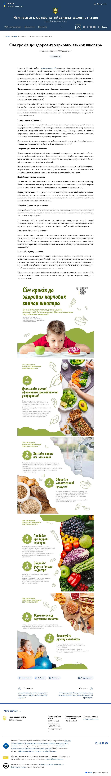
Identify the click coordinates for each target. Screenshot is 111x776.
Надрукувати (86, 678)
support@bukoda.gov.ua (54, 759)
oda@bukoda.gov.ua (91, 719)
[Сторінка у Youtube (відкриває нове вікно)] (94, 27)
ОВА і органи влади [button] (12, 27)
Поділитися (26, 678)
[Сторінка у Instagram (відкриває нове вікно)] (90, 27)
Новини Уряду (55, 56)
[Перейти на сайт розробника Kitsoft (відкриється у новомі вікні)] (88, 772)
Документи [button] (29, 27)
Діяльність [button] (42, 27)
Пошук (104, 27)
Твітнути (55, 678)
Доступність (102, 4)
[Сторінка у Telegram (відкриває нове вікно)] (87, 27)
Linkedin (41, 678)
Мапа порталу (11, 711)
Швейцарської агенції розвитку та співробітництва (37, 751)
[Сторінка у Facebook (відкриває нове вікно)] (83, 27)
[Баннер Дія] (78, 27)
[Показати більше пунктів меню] (61, 27)
